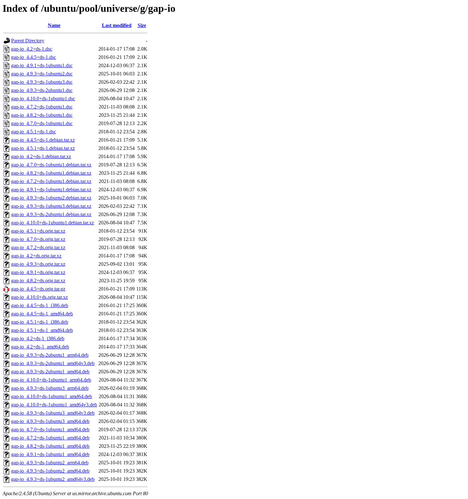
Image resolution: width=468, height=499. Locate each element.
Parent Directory (27, 40)
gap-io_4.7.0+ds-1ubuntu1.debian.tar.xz (51, 164)
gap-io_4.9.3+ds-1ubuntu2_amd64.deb (50, 471)
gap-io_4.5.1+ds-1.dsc (33, 131)
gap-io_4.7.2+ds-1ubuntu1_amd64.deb (50, 437)
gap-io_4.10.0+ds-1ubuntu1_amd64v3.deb (54, 404)
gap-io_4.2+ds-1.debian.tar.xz (41, 156)
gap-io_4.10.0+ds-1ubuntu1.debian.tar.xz (52, 222)
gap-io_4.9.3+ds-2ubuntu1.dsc (42, 90)
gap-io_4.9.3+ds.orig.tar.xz (38, 264)
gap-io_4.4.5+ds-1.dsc (33, 57)
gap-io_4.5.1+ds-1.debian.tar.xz (43, 148)
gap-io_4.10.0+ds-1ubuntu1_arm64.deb (51, 380)
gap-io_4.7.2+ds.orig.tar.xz (38, 247)
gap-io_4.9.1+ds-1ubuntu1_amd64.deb (50, 454)
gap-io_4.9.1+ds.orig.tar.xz (38, 272)
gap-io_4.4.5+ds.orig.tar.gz (38, 289)
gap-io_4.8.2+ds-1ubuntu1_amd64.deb (50, 446)
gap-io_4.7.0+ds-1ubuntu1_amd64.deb (50, 429)
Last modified (116, 25)
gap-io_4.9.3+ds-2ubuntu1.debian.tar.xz (51, 214)
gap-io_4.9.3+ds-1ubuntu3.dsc (42, 82)
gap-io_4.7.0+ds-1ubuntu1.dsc (42, 123)
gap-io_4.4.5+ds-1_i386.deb (39, 305)
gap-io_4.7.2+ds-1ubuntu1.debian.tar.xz (51, 181)
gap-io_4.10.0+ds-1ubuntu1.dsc (43, 98)
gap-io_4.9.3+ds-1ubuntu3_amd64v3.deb (53, 413)
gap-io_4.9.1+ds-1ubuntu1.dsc (42, 65)
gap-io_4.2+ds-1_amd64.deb (40, 346)
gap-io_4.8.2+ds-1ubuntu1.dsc (42, 115)
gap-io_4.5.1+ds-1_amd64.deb (42, 330)
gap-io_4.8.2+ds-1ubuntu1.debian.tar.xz (51, 173)
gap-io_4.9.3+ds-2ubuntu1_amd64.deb (50, 371)
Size (142, 25)
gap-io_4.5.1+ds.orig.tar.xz (38, 231)
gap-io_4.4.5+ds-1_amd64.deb (42, 313)
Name (54, 25)
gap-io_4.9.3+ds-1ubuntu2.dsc (42, 73)
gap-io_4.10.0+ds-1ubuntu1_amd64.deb (51, 396)
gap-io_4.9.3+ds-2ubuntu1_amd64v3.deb (53, 363)
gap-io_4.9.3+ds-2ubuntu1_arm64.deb (50, 355)
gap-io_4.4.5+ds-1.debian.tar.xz (43, 140)
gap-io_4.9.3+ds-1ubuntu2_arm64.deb (50, 462)
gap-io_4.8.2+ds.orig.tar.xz (38, 280)
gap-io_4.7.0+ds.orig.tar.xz (38, 239)
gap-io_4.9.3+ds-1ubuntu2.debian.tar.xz (51, 197)
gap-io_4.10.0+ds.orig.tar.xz (39, 297)
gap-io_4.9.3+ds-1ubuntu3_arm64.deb (50, 388)
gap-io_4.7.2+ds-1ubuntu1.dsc (42, 106)
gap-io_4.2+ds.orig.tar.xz (36, 255)
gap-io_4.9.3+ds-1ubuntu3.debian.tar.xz (51, 206)
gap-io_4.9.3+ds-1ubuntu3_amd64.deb (50, 421)
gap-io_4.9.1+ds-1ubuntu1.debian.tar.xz (51, 189)
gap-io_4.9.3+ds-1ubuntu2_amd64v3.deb (53, 479)
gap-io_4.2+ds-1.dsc (31, 49)
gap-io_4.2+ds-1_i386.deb (37, 338)
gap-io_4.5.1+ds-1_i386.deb (39, 322)
